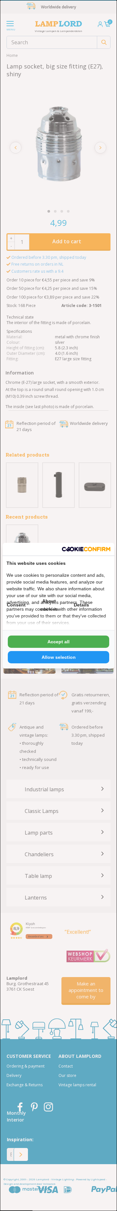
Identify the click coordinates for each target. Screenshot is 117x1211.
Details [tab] (81, 604)
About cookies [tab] (49, 605)
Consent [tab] (16, 604)
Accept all (58, 641)
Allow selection (59, 657)
